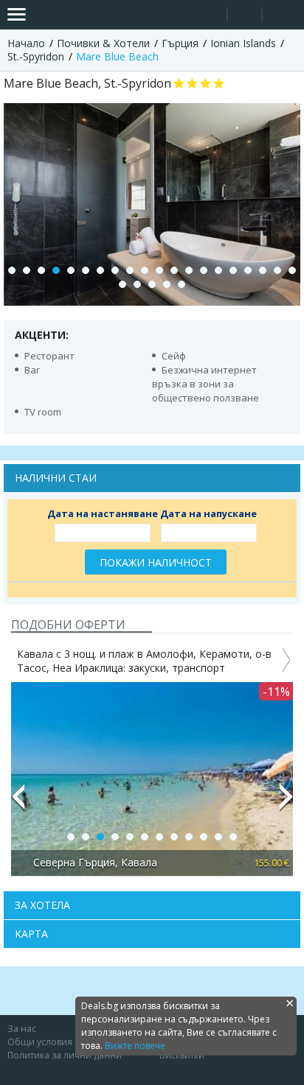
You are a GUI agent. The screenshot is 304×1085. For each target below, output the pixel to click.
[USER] (246, 17)
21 (122, 284)
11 (159, 270)
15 (218, 270)
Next (286, 803)
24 (166, 284)
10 (144, 270)
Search (210, 15)
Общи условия (39, 1042)
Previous (17, 803)
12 (174, 270)
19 (277, 270)
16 (233, 270)
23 (152, 284)
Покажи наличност (156, 562)
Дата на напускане (208, 513)
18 (262, 270)
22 (137, 284)
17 (248, 270)
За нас (21, 1028)
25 (181, 284)
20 (292, 270)
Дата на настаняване (102, 513)
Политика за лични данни (64, 1055)
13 (189, 270)
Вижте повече (135, 1045)
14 (203, 270)
